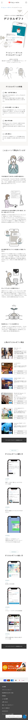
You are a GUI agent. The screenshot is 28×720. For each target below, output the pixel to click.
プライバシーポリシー (6, 689)
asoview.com (5, 711)
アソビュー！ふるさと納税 (7, 714)
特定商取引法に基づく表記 (7, 692)
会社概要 (4, 686)
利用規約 (4, 695)
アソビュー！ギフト (6, 7)
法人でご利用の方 (6, 708)
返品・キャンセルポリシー (7, 705)
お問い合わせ (5, 702)
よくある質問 (5, 698)
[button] (2, 2)
